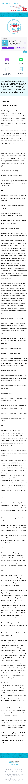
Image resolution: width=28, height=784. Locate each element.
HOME (2, 3)
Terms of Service (18, 769)
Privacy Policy (9, 769)
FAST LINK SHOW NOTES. (16, 728)
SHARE (25, 52)
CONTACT (9, 3)
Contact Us (16, 780)
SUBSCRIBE (16, 3)
